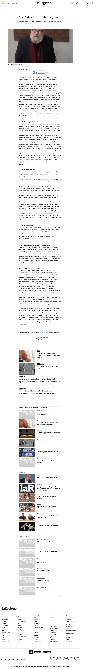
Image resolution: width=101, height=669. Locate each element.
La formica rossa (38, 641)
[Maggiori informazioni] (47, 73)
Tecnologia (53, 626)
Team (67, 643)
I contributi (36, 643)
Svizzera (4, 630)
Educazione (69, 619)
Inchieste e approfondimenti (54, 623)
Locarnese (4, 621)
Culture (20, 639)
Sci (18, 623)
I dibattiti (52, 617)
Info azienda (69, 641)
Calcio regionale (22, 621)
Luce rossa (20, 634)
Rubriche (52, 621)
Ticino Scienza (70, 616)
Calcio (19, 619)
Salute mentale (53, 639)
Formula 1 (20, 627)
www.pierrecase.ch (24, 238)
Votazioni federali (6, 632)
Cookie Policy (13, 659)
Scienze (36, 621)
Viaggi (51, 624)
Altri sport (20, 629)
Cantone (4, 616)
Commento (36, 637)
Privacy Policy (5, 659)
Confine (3, 637)
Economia (36, 632)
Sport (19, 616)
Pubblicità (28, 657)
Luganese (4, 623)
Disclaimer (9, 657)
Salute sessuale (54, 641)
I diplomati (52, 636)
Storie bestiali (53, 628)
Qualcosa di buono (71, 621)
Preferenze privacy (22, 659)
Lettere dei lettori (54, 616)
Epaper (88, 3)
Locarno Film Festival (39, 627)
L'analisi (36, 639)
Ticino (3, 617)
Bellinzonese (5, 619)
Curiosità (52, 630)
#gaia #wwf (69, 626)
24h (67, 635)
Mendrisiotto (5, 625)
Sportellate (20, 632)
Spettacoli (36, 616)
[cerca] (72, 3)
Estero (3, 635)
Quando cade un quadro (56, 638)
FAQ (24, 657)
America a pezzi (5, 641)
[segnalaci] (77, 3)
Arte (19, 641)
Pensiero (36, 619)
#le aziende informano (71, 630)
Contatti (20, 657)
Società (36, 623)
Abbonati (82, 3)
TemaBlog (69, 624)
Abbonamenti (3, 657)
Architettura (53, 632)
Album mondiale (22, 636)
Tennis (19, 625)
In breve (68, 639)
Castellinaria (37, 629)
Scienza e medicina (71, 617)
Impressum (15, 657)
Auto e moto (53, 634)
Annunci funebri (34, 657)
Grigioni (3, 627)
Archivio (68, 637)
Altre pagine (69, 633)
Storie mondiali (21, 631)
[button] (50, 658)
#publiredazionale (70, 628)
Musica (35, 625)
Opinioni (36, 635)
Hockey (20, 617)
